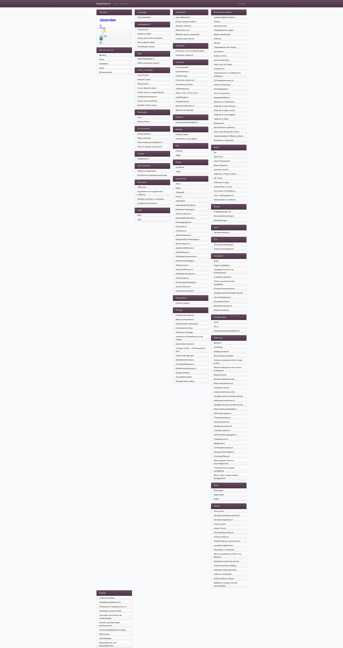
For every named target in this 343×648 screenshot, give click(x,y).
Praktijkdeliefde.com (222, 211)
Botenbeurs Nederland (223, 140)
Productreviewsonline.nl (224, 288)
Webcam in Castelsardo (224, 101)
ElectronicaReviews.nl (185, 105)
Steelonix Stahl (144, 33)
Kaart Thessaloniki (222, 161)
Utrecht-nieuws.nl (183, 213)
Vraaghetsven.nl (221, 439)
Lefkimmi (217, 38)
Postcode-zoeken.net (185, 80)
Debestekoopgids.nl (222, 413)
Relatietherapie (220, 220)
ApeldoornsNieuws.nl (185, 248)
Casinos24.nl (143, 75)
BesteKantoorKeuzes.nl (186, 368)
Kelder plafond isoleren (224, 578)
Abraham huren (220, 25)
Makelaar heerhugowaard (225, 569)
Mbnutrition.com (183, 30)
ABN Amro (142, 187)
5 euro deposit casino (146, 88)
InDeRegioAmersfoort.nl (186, 256)
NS (215, 152)
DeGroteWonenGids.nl (223, 532)
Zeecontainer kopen (146, 42)
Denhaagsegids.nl (183, 222)
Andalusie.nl (219, 68)
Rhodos (217, 43)
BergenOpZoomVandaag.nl (187, 239)
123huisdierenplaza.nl (223, 447)
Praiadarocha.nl (182, 101)
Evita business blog (184, 328)
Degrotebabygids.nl (145, 58)
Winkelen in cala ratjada (186, 138)
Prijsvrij (217, 21)
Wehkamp (218, 347)
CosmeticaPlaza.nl (222, 456)
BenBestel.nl (219, 443)
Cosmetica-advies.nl (222, 277)
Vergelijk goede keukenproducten (228, 396)
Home (116, 3)
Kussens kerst (220, 524)
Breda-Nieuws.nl (183, 243)
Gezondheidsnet (183, 17)
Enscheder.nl (181, 226)
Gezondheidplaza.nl (222, 297)
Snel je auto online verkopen (149, 38)
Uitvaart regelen (183, 303)
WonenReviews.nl (222, 301)
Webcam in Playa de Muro (225, 173)
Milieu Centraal (143, 138)
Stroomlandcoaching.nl (224, 216)
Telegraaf (180, 192)
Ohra (216, 326)
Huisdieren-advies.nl (184, 55)
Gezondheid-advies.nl (185, 344)
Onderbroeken (182, 134)
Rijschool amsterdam (185, 110)
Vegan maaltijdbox (222, 265)
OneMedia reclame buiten (110, 610)
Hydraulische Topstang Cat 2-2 (113, 606)
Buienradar (218, 490)
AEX (139, 219)
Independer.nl (143, 158)
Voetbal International (185, 315)
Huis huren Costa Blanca (224, 191)
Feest (101, 59)
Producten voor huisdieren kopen (190, 50)
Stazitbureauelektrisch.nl (110, 602)
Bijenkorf (217, 342)
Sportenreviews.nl (222, 232)
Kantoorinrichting (106, 598)
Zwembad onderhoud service (226, 561)
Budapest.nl (219, 123)
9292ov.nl (218, 156)
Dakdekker (103, 63)
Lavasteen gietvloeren (223, 545)
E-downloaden (182, 67)
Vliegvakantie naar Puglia (225, 47)
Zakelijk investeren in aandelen (150, 199)
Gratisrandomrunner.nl (147, 96)
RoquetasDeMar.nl (222, 97)
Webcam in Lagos (221, 182)
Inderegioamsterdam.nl (185, 205)
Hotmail (179, 150)
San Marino (219, 51)
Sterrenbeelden (144, 17)
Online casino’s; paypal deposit (150, 92)
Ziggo (178, 155)
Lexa (139, 117)
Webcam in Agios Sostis (224, 110)
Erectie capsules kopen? (186, 21)
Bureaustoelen (105, 72)
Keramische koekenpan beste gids (152, 175)
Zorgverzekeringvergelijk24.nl (227, 330)
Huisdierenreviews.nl (223, 426)
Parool (179, 196)
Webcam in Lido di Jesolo (225, 106)
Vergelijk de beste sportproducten (228, 404)
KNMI (216, 499)
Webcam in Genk (221, 119)
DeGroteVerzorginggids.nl (225, 434)
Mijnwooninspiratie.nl (185, 319)
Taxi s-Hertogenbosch (223, 195)
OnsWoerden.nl (182, 278)
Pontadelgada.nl (221, 89)
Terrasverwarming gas (223, 244)
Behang (102, 55)
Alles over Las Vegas (223, 64)
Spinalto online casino (147, 105)
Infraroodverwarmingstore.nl (149, 142)
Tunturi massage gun (185, 355)
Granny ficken (143, 121)
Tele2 (178, 171)
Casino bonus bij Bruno (147, 100)
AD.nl (178, 183)
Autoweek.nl (142, 29)
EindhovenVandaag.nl (185, 209)
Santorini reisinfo (221, 169)
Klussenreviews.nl (221, 421)
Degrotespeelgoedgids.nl (187, 122)
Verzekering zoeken (184, 84)
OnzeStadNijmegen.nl (185, 364)
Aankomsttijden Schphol (224, 17)
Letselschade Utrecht (185, 38)
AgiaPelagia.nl (182, 97)
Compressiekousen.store (224, 392)
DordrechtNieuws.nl (184, 269)
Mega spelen (143, 83)
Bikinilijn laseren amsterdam (188, 34)
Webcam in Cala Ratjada (224, 114)
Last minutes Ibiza (221, 60)
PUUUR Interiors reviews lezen (227, 541)
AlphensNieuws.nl (183, 235)
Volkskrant (180, 200)
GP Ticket (218, 178)
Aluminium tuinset (221, 387)
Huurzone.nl (219, 511)
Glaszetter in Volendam (224, 549)
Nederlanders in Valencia (224, 199)
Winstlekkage (105, 638)
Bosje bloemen (220, 374)
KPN (139, 215)
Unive (216, 322)
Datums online (220, 55)
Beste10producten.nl (223, 305)
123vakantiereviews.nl (223, 80)
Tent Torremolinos (222, 93)
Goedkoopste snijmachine (187, 323)
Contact (242, 3)
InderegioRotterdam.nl (185, 218)
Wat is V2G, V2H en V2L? (187, 93)
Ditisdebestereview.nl (185, 359)
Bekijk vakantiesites (222, 34)
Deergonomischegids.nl (224, 452)
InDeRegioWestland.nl (185, 273)
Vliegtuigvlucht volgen (224, 30)
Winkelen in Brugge (184, 332)
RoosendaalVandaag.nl (186, 282)
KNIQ (216, 261)
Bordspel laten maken (185, 381)
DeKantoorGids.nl (221, 310)
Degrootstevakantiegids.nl (225, 409)
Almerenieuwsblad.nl (185, 290)
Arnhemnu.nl (181, 230)
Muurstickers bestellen (223, 355)
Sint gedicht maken (184, 377)
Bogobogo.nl (103, 3)
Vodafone (180, 167)
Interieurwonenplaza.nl (224, 248)
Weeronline (219, 494)
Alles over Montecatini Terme (226, 131)
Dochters (125, 3)
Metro (178, 188)
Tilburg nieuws (182, 265)
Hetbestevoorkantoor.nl (224, 400)
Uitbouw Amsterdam (223, 574)
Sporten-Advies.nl (183, 25)
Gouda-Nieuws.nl (183, 286)
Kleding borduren (221, 351)
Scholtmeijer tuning (145, 46)
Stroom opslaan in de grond (149, 146)
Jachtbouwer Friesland (147, 203)
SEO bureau (104, 634)
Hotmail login (181, 75)
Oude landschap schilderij (225, 565)
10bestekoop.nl (182, 88)
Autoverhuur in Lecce (223, 186)
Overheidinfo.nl (182, 71)
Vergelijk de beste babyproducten (228, 292)
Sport (101, 68)
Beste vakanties (221, 165)
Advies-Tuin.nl (220, 528)
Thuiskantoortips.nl (222, 417)
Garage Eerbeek (183, 372)
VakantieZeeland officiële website (228, 136)
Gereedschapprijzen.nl (223, 519)
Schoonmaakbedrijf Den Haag (112, 629)
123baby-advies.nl (222, 430)
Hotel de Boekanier (222, 84)
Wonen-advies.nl (221, 536)
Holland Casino (144, 79)
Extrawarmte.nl (144, 133)
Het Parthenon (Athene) (224, 127)
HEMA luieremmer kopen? (148, 63)
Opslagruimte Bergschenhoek (227, 515)
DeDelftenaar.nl (182, 252)
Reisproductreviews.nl (223, 383)
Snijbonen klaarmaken (146, 171)
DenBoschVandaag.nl (185, 260)
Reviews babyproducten (224, 379)
